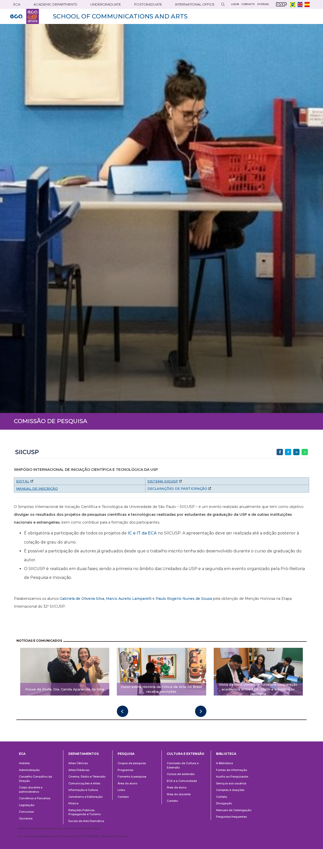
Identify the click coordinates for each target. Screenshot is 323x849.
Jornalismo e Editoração (85, 797)
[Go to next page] (200, 711)
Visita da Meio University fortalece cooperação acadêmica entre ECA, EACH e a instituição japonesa (258, 689)
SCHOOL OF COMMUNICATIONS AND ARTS (120, 16)
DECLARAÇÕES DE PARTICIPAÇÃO (177, 488)
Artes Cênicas (78, 763)
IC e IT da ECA (142, 533)
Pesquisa (126, 754)
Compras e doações (230, 790)
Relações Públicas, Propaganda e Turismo (84, 812)
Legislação (26, 805)
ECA (16, 4)
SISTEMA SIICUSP (162, 481)
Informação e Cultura (83, 790)
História (24, 763)
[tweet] (288, 452)
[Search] (222, 4)
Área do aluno (127, 783)
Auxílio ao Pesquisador (232, 776)
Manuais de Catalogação (233, 810)
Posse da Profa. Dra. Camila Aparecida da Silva (64, 689)
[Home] (24, 16)
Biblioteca (226, 754)
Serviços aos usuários (231, 783)
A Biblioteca (224, 763)
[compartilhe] (280, 452)
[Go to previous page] (122, 711)
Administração (29, 770)
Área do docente (179, 794)
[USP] (281, 4)
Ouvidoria (26, 818)
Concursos (26, 811)
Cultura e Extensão (185, 754)
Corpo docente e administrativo (30, 789)
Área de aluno (176, 787)
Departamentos (83, 754)
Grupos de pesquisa (132, 763)
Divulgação (224, 803)
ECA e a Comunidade (182, 781)
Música (73, 803)
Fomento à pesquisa (132, 776)
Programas (125, 770)
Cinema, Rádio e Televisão (86, 776)
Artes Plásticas (78, 770)
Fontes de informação (231, 770)
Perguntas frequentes (231, 816)
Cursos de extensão (181, 774)
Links (121, 790)
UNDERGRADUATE (105, 4)
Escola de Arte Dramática (86, 821)
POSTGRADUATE (148, 4)
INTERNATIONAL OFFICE (194, 4)
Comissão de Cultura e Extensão (183, 765)
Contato (123, 797)
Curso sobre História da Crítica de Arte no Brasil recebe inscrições (161, 689)
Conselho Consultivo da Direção (35, 779)
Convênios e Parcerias (34, 798)
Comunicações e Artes (84, 783)
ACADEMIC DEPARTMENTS (55, 4)
